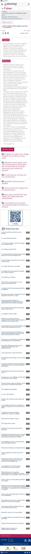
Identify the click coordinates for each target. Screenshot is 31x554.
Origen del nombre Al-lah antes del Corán (12, 399)
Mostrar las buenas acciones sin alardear (11, 429)
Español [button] (4, 1)
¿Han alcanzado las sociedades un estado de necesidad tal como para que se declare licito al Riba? (12, 333)
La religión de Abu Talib (9, 314)
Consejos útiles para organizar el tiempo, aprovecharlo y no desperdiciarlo (12, 347)
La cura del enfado (7, 394)
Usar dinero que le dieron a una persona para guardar (11, 282)
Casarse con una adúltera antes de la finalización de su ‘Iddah (13, 378)
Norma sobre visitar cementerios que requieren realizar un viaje (13, 295)
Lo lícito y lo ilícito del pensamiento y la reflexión (13, 289)
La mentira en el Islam (8, 277)
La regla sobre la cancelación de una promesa (13, 518)
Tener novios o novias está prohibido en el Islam (13, 480)
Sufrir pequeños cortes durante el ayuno (12, 453)
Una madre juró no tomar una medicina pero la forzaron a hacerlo (15, 205)
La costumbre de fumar (8, 238)
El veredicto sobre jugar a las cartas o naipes (13, 358)
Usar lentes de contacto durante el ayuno (12, 371)
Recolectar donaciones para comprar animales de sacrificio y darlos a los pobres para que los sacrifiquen (13, 436)
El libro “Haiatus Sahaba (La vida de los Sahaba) (13, 261)
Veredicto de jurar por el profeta (11, 512)
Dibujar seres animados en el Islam (12, 523)
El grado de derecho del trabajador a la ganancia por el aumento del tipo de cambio (13, 365)
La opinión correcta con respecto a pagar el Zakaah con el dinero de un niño (13, 406)
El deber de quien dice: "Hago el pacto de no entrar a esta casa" (15, 156)
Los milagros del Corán (8, 249)
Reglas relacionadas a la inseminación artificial (9, 529)
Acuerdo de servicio (5, 535)
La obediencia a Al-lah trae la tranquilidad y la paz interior (10, 466)
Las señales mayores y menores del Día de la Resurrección (12, 442)
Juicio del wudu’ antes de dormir (11, 353)
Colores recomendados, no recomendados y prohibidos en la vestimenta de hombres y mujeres (12, 302)
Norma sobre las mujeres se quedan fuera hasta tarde (12, 308)
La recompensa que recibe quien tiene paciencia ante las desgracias (13, 254)
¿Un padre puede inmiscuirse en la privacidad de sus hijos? (12, 507)
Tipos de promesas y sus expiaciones (13, 448)
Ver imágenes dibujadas (9, 389)
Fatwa (7, 8)
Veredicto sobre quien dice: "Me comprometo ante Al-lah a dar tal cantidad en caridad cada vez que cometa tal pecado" (14, 166)
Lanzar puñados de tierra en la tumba (11, 233)
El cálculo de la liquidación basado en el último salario (12, 272)
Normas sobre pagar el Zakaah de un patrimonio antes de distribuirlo (13, 384)
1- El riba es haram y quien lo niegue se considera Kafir (13, 244)
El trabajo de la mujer (8, 423)
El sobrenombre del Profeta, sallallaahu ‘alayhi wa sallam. (10, 413)
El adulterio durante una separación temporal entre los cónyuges (13, 501)
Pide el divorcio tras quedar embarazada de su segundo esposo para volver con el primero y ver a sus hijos (15, 473)
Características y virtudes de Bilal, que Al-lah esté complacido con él (13, 326)
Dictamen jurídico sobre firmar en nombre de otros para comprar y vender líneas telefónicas (12, 460)
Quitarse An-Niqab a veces (10, 418)
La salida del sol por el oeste (10, 266)
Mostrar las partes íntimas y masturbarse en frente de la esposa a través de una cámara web (13, 320)
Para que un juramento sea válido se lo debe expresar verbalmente (14, 196)
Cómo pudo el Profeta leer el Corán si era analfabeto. (13, 495)
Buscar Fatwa (7, 22)
